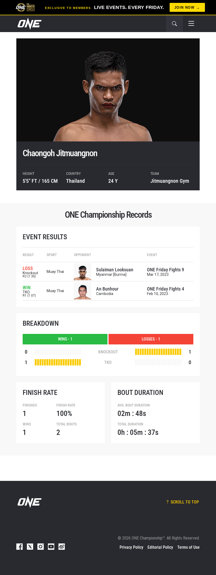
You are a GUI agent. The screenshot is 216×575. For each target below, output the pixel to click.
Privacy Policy (131, 547)
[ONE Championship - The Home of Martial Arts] (29, 23)
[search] (174, 23)
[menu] (191, 24)
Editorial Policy (160, 547)
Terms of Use (188, 547)
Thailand (75, 181)
